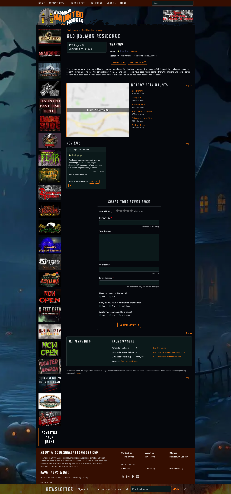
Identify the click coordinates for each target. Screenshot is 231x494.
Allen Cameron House (142, 111)
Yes (91, 182)
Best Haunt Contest (178, 457)
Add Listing (150, 468)
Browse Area (57, 3)
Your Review (105, 231)
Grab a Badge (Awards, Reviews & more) (169, 352)
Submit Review (128, 324)
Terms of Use (127, 457)
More (123, 3)
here (78, 373)
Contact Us (126, 453)
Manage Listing (176, 468)
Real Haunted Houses (92, 30)
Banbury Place (138, 125)
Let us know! (46, 482)
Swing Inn (136, 97)
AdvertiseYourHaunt (50, 437)
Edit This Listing (159, 348)
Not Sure (126, 306)
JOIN (176, 489)
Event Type (78, 3)
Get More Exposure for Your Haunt (167, 357)
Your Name (104, 264)
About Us (149, 453)
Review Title (105, 218)
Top (188, 85)
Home (41, 3)
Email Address (106, 278)
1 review (133, 51)
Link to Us (150, 457)
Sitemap (173, 453)
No (97, 182)
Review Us (118, 62)
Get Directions (137, 62)
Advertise (125, 468)
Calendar (97, 3)
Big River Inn (137, 91)
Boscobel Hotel (139, 104)
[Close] (185, 488)
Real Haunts (72, 30)
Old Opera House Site (142, 118)
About (110, 3)
